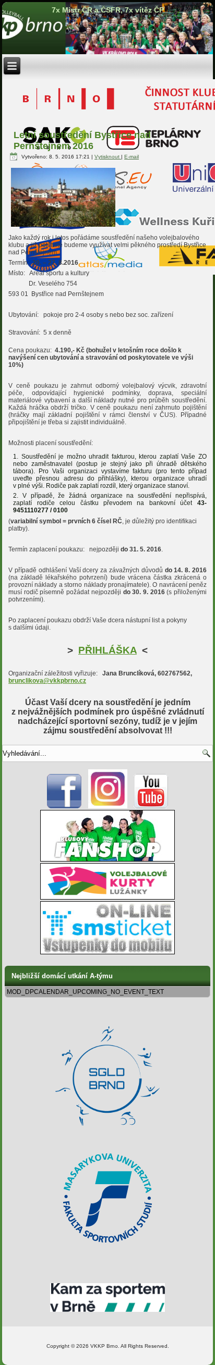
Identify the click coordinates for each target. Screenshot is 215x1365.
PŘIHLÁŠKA (107, 650)
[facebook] (64, 806)
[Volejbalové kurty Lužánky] (107, 897)
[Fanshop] (107, 859)
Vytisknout (107, 156)
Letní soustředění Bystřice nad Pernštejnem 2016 (82, 140)
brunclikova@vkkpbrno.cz (47, 680)
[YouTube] (151, 806)
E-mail (131, 156)
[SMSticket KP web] (107, 952)
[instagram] (107, 806)
